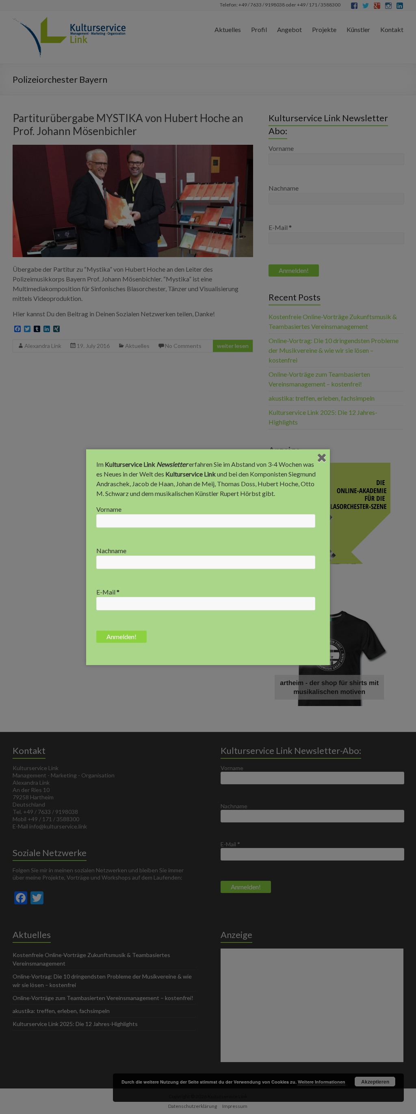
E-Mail (107, 592)
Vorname (108, 509)
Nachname (111, 550)
